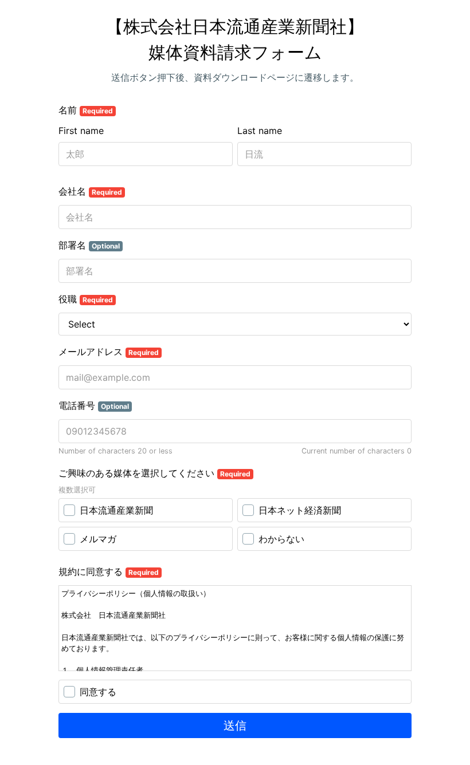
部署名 (89, 245)
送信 (235, 725)
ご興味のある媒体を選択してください (154, 473)
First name (81, 130)
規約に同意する (108, 571)
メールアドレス (108, 351)
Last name (259, 130)
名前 (85, 110)
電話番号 (93, 405)
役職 (85, 299)
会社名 (90, 191)
